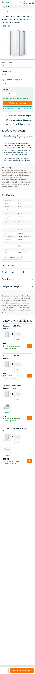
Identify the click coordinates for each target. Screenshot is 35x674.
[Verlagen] (5, 94)
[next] (32, 43)
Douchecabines (8, 12)
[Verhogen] (14, 94)
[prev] (2, 43)
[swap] (31, 31)
